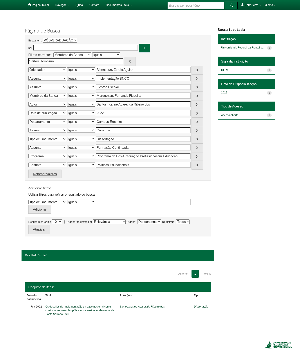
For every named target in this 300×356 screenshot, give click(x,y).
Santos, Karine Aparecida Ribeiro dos (142, 306)
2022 (224, 92)
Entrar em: (251, 5)
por (30, 48)
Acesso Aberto (229, 115)
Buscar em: (35, 40)
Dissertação (201, 306)
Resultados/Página (39, 222)
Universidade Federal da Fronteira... (242, 47)
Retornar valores (45, 174)
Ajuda (79, 5)
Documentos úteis (118, 5)
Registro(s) (168, 222)
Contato (94, 5)
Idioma (268, 5)
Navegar (61, 5)
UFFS (224, 70)
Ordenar (131, 222)
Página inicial (40, 5)
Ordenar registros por (79, 222)
